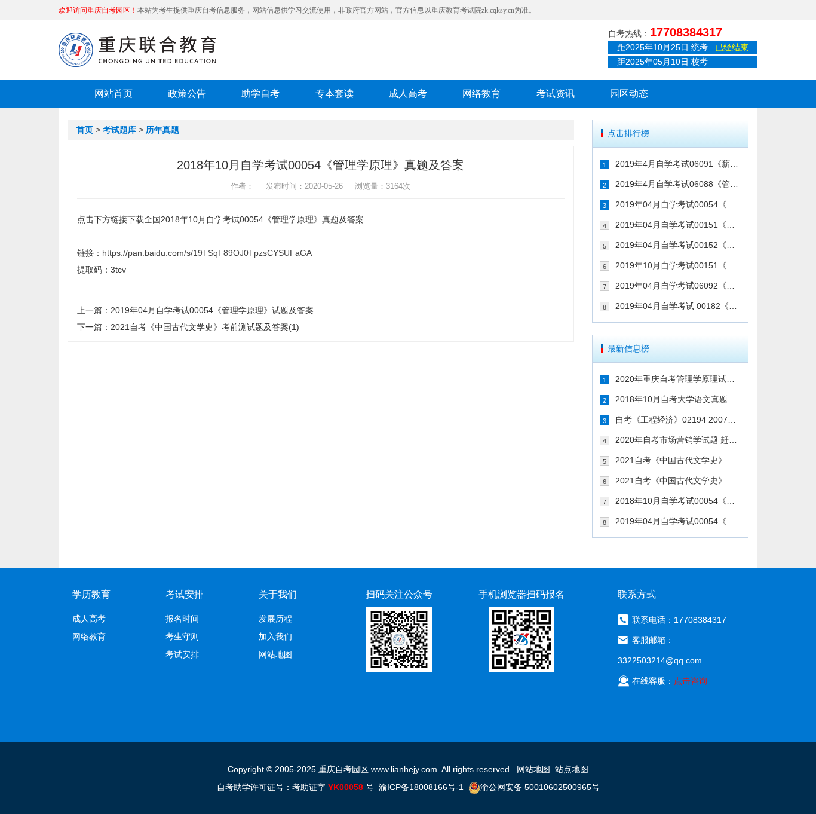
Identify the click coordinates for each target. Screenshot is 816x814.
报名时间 (182, 618)
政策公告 (187, 93)
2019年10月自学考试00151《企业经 (678, 265)
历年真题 (162, 129)
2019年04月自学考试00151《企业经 (678, 224)
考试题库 (119, 129)
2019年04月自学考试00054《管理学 (678, 204)
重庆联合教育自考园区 (137, 49)
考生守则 (182, 636)
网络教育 (481, 93)
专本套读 (334, 93)
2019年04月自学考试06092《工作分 (678, 285)
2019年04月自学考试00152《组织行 (678, 245)
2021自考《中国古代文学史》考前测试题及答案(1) (205, 327)
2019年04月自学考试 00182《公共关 (678, 306)
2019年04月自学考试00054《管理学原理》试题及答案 (212, 310)
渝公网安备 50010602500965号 (540, 787)
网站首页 (113, 93)
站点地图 (571, 769)
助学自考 (260, 93)
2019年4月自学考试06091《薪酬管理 (678, 164)
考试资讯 (555, 93)
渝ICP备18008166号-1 (421, 787)
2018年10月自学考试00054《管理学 (678, 501)
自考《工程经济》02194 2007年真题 (678, 419)
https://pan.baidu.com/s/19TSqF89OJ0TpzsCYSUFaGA (207, 253)
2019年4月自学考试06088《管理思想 (678, 184)
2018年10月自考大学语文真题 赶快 (678, 399)
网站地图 (275, 654)
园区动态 (629, 93)
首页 (84, 129)
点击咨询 (690, 681)
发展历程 (275, 618)
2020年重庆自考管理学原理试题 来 (678, 379)
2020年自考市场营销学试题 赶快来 (678, 440)
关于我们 (278, 594)
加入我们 (275, 636)
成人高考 (408, 93)
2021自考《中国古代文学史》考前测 (678, 460)
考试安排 (182, 654)
